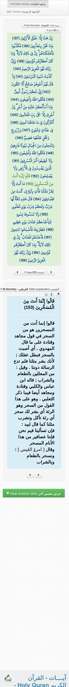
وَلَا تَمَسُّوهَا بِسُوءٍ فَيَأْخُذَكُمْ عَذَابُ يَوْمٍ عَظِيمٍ (32, 218)
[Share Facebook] (51, 293)
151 (16, 161)
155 (44, 214)
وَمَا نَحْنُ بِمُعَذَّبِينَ (42, 46)
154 (37, 199)
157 (47, 237)
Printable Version (28, 4)
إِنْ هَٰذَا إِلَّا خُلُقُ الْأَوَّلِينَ (36, 38)
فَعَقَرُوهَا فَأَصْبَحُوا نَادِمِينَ (28, 229)
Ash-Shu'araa (42, 25)
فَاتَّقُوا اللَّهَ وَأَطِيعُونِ (32, 99)
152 (35, 176)
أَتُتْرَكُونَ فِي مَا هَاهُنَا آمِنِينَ (36, 122)
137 (16, 38)
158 (35, 252)
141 (19, 76)
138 (26, 46)
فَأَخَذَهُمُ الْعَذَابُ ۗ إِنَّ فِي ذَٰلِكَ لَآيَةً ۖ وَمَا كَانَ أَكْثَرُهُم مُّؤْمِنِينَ (32, 245)
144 (14, 99)
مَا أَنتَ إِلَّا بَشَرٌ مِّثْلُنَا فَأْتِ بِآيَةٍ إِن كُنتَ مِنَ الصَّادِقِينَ (32, 191)
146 (14, 122)
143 (50, 99)
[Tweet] (46, 293)
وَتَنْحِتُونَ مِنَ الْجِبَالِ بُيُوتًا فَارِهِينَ (32, 145)
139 (20, 61)
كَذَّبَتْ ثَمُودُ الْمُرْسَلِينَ (38, 76)
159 (23, 260)
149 (49, 153)
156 (49, 229)
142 (46, 92)
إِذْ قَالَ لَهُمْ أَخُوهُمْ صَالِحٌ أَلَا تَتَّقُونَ (32, 80)
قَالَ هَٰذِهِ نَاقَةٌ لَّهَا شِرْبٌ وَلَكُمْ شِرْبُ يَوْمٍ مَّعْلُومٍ (31, 203)
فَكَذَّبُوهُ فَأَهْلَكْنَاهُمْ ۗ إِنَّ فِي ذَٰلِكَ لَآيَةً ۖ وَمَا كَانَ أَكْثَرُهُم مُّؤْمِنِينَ (32, 53)
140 (17, 69)
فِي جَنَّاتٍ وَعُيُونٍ (42, 130)
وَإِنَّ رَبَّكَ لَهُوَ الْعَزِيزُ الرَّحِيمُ (31, 65)
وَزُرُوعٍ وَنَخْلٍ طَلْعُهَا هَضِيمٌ (30, 134)
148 (19, 138)
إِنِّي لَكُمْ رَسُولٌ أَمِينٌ (27, 92)
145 (14, 115)
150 (14, 153)
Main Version (23, 11)
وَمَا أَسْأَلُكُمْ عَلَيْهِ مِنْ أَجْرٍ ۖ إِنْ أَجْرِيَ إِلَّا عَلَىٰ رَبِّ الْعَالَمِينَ (33, 111)
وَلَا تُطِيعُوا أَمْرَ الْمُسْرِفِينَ (36, 161)
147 (26, 130)
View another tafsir (35, 493)
